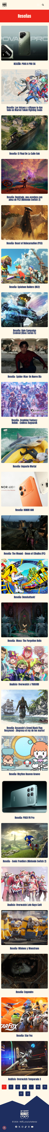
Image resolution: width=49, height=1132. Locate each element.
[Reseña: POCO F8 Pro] (24, 796)
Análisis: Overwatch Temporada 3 (24, 1079)
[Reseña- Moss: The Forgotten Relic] (24, 619)
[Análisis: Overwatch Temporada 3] (24, 1058)
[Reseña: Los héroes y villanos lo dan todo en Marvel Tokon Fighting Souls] (24, 86)
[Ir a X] (19, 1127)
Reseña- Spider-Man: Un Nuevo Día (24, 377)
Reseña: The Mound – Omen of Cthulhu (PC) (24, 553)
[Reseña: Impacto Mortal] (24, 445)
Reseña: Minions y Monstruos (24, 948)
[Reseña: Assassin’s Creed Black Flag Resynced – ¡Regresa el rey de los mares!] (24, 707)
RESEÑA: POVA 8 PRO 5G (24, 64)
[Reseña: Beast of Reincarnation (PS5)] (24, 222)
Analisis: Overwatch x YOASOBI (25, 684)
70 (38, 1087)
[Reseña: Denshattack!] (24, 576)
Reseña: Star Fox (24, 1035)
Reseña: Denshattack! (24, 597)
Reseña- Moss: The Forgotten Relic (25, 641)
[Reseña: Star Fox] (24, 1014)
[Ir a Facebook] (16, 1127)
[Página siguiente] (27, 1093)
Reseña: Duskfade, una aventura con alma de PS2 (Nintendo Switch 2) (24, 198)
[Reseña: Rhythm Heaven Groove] (24, 753)
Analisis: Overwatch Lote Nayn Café (24, 905)
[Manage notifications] (4, 1128)
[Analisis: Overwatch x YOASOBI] (24, 663)
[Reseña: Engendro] (24, 971)
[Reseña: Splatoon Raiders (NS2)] (24, 266)
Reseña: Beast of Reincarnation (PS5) (24, 243)
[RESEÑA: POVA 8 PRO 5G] (24, 43)
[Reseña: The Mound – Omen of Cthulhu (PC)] (24, 532)
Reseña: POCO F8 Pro (24, 818)
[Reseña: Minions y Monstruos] (24, 927)
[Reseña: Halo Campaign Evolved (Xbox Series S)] (24, 309)
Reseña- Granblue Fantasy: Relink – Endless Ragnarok (25, 421)
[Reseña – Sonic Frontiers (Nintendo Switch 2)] (24, 840)
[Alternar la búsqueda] (43, 4)
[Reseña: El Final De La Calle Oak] (24, 132)
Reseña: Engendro (24, 992)
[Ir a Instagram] (23, 1127)
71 (45, 1087)
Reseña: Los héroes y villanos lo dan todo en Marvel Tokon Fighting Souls (24, 109)
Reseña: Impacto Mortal (24, 466)
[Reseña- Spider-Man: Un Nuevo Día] (24, 355)
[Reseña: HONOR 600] (24, 489)
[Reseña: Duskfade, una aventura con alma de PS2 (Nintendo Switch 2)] (24, 176)
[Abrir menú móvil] (38, 5)
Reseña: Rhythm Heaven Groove (24, 774)
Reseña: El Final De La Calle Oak (24, 154)
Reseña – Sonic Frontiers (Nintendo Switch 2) (24, 861)
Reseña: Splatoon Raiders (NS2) (24, 287)
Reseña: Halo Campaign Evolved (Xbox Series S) (24, 332)
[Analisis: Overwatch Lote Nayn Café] (24, 884)
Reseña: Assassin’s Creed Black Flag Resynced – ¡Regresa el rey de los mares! (24, 729)
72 (21, 1094)
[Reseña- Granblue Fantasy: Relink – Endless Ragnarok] (24, 399)
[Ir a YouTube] (32, 1127)
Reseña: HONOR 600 (24, 510)
